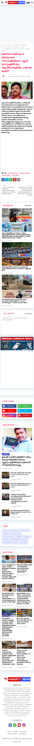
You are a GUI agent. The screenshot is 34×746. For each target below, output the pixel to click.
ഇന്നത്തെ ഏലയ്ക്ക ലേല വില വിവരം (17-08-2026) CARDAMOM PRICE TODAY (21, 474)
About (15, 731)
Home (3, 45)
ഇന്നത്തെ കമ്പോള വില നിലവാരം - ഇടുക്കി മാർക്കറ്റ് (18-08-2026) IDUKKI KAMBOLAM (21, 512)
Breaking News (13, 173)
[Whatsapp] (11, 179)
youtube (10, 411)
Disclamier (22, 734)
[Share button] (22, 179)
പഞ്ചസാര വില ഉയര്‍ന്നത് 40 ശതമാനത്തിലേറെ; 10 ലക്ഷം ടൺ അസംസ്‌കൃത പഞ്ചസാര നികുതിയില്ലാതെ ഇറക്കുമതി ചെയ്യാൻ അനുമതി (24, 657)
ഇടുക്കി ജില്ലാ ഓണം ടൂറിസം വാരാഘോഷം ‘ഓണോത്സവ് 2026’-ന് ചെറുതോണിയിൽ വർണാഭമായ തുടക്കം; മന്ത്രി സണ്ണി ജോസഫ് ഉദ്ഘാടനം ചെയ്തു (24, 598)
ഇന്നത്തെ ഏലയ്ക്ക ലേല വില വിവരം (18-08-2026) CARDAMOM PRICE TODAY (21, 485)
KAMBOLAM (15, 539)
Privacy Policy (12, 734)
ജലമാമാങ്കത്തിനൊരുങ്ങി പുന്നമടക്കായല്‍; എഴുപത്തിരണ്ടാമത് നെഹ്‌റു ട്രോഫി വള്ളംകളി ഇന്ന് (16, 268)
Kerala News (6, 175)
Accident (5, 530)
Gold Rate (18, 536)
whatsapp (26, 406)
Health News (27, 536)
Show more (28, 205)
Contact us (23, 731)
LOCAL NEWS (6, 543)
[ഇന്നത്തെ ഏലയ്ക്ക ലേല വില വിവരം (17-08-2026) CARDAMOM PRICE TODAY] (5, 475)
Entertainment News (8, 536)
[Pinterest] (14, 179)
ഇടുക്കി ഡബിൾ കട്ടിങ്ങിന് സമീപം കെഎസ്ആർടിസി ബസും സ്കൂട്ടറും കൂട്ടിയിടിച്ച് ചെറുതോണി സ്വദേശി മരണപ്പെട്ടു (16, 461)
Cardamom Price (24, 530)
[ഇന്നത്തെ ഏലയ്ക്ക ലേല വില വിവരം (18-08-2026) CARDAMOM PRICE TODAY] (5, 486)
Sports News (23, 543)
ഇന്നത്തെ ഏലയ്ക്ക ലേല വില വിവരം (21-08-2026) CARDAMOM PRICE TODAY (24, 621)
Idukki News (6, 539)
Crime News (6, 533)
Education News (24, 173)
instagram (10, 415)
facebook (10, 406)
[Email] (18, 179)
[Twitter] (7, 179)
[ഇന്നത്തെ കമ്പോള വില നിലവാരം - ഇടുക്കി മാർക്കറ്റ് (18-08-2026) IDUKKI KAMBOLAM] (5, 513)
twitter (26, 411)
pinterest (26, 415)
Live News (9, 45)
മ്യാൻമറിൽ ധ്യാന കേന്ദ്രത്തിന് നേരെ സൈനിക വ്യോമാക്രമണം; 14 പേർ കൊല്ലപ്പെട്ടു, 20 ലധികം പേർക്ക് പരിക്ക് (14, 300)
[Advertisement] (17, 24)
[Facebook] (3, 179)
